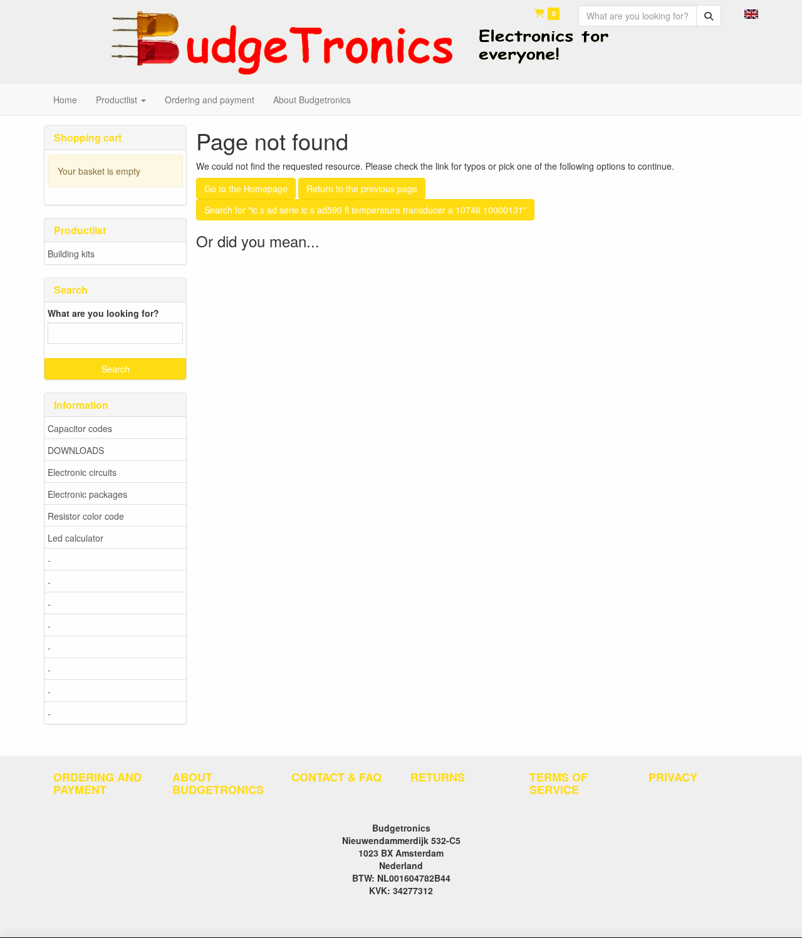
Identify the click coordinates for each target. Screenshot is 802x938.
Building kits (71, 253)
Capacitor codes (80, 428)
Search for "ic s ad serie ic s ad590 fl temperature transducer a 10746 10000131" (365, 210)
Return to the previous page (361, 188)
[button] (751, 12)
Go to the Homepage (246, 188)
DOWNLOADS (76, 450)
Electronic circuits (82, 472)
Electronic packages (87, 494)
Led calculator (75, 538)
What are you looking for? (103, 313)
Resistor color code (86, 516)
